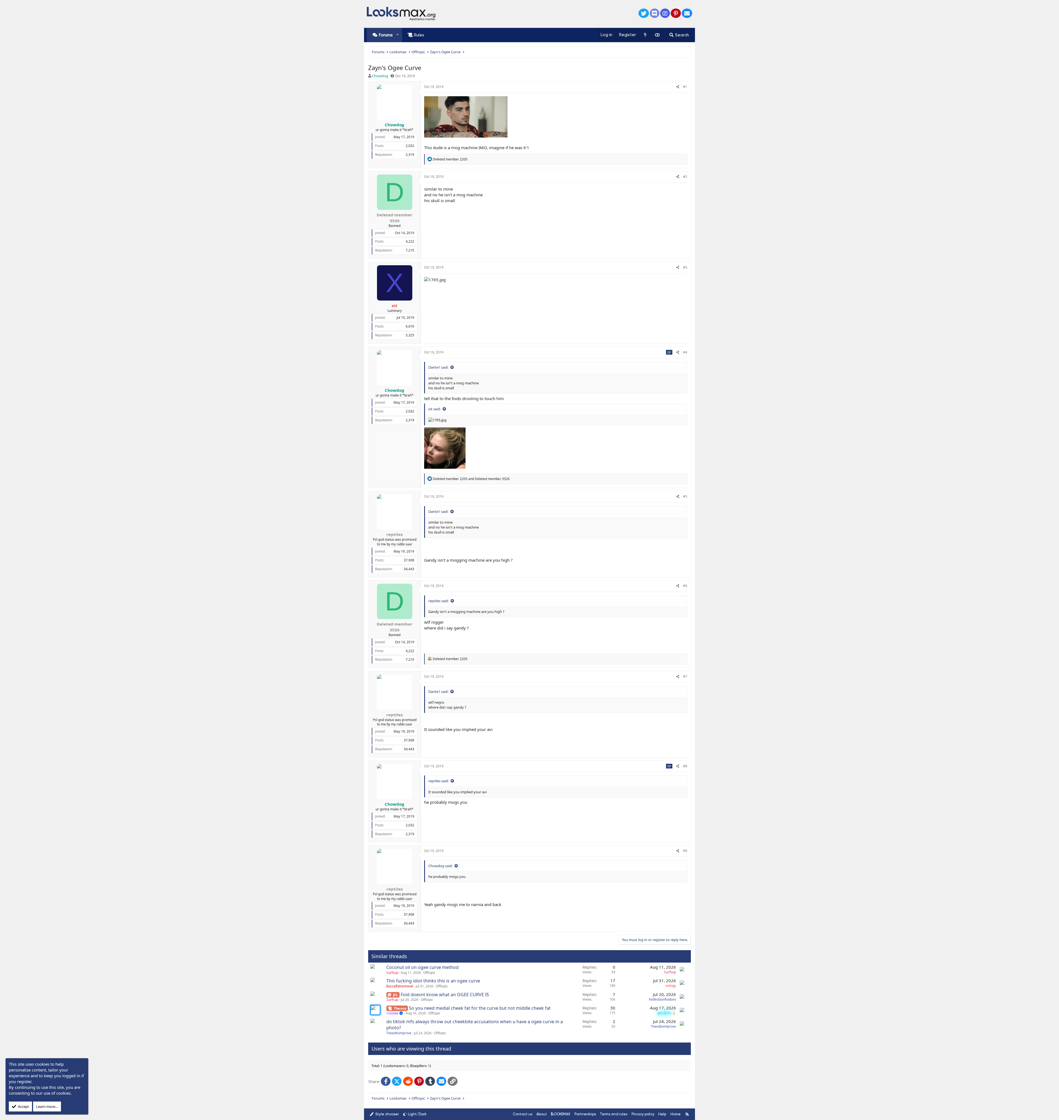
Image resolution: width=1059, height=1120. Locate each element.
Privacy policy (643, 1114)
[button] (397, 35)
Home (675, 1114)
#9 (685, 850)
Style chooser (387, 1114)
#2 (685, 176)
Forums (386, 35)
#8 (685, 766)
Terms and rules (613, 1114)
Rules (419, 35)
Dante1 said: (438, 367)
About (541, 1114)
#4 (685, 352)
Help (662, 1114)
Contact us (522, 1114)
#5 (685, 496)
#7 (685, 676)
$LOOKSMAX (560, 1114)
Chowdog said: (440, 865)
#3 (685, 267)
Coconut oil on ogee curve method (422, 967)
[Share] (677, 87)
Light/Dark (417, 1114)
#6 (685, 585)
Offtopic (429, 972)
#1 (685, 86)
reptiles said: (438, 600)
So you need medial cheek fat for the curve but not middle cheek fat (480, 1008)
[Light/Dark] (657, 35)
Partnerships (585, 1114)
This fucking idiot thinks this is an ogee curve (433, 981)
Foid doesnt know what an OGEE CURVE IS (445, 995)
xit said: (434, 408)
